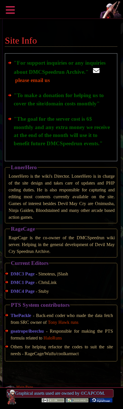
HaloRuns (52, 338)
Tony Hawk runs (63, 322)
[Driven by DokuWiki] (77, 399)
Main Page (24, 387)
